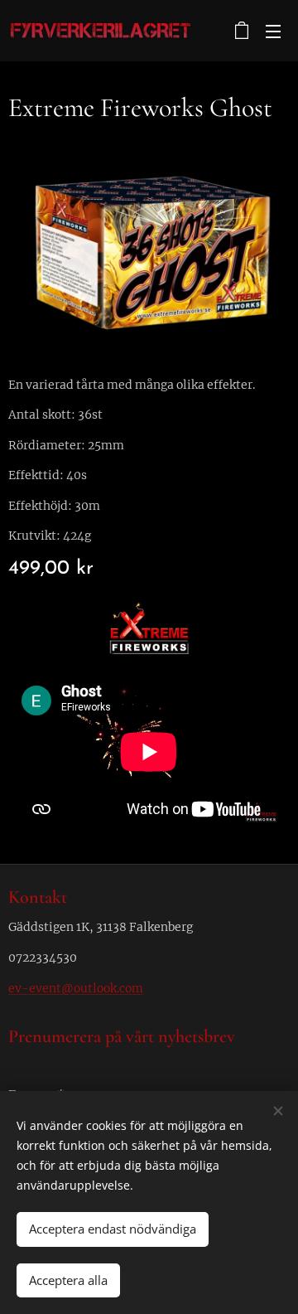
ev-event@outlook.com (75, 988)
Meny (273, 30)
